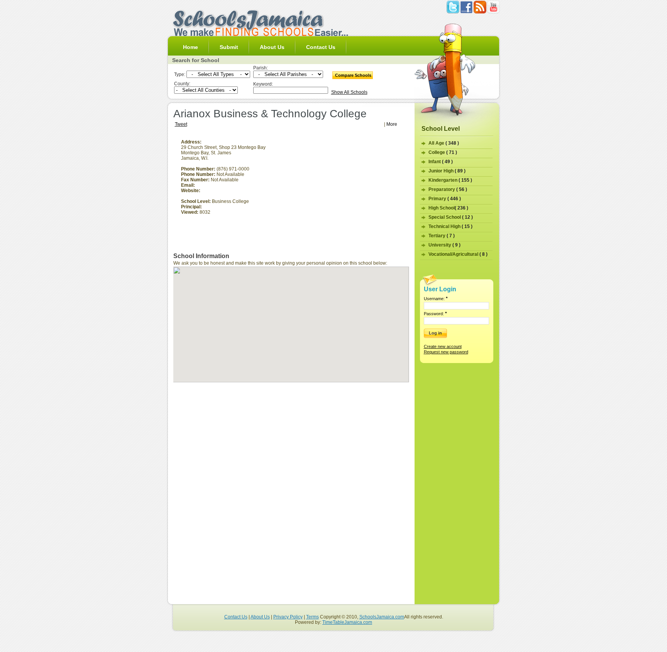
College (442, 152)
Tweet (181, 124)
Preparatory (447, 189)
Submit (229, 47)
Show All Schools (349, 92)
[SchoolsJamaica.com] (260, 34)
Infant (440, 161)
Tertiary (441, 235)
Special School (450, 217)
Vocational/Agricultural (458, 254)
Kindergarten (450, 180)
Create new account (443, 346)
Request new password (446, 352)
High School (448, 208)
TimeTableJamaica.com (347, 622)
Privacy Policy (288, 617)
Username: (436, 298)
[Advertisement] (344, 193)
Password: (435, 313)
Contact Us (320, 47)
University (444, 245)
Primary (444, 198)
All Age (443, 143)
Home (190, 47)
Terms (312, 617)
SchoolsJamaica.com (381, 617)
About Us (272, 47)
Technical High (450, 226)
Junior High (447, 171)
